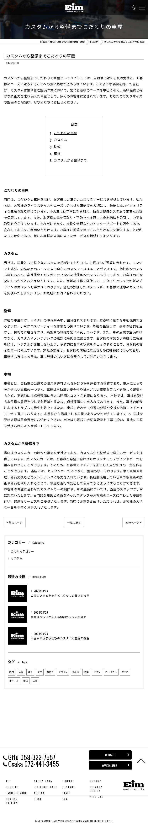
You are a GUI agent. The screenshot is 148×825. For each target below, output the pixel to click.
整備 (57, 146)
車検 (57, 153)
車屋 (39, 672)
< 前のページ (14, 522)
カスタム (60, 139)
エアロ (125, 672)
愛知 (25, 680)
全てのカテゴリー (22, 551)
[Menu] (142, 7)
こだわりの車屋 (65, 132)
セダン (97, 672)
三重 (35, 680)
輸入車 (75, 672)
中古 (11, 672)
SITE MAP (97, 797)
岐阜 (30, 672)
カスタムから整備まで (70, 160)
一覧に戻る (74, 522)
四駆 (86, 672)
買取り (50, 672)
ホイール (14, 680)
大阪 (21, 672)
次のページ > (133, 522)
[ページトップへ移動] (141, 760)
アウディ (63, 672)
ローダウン (111, 672)
